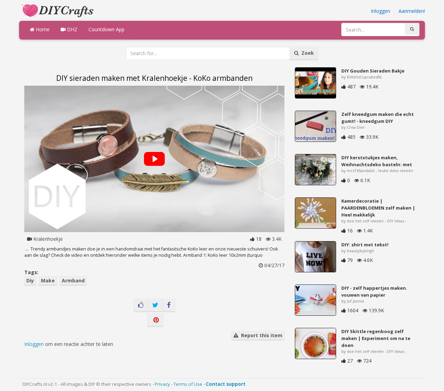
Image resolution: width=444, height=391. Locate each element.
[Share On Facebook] (168, 305)
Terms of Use (187, 384)
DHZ (71, 29)
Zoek (306, 53)
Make (48, 280)
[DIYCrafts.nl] (58, 10)
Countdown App (106, 29)
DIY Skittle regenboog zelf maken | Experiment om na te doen (375, 338)
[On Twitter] (155, 305)
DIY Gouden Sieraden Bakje (372, 71)
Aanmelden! (412, 11)
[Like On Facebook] (141, 305)
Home (42, 29)
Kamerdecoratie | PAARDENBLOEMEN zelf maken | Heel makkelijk (378, 208)
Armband (73, 280)
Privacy (162, 384)
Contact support (226, 384)
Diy (30, 280)
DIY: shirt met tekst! (364, 244)
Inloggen (380, 11)
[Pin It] (155, 320)
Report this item (260, 335)
